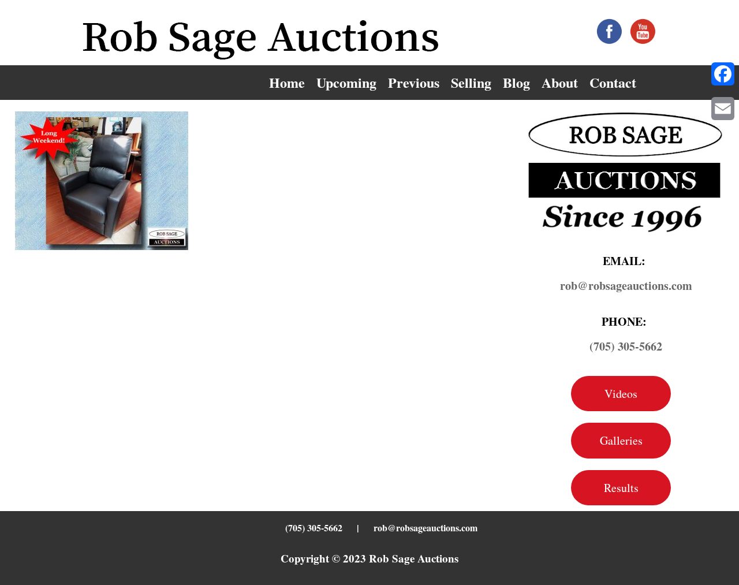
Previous (413, 82)
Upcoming (346, 82)
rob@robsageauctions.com (425, 527)
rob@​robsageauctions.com (626, 285)
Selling (471, 82)
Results (621, 487)
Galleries (621, 440)
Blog (516, 82)
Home (287, 82)
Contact (612, 82)
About (560, 82)
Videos (620, 393)
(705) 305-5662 (625, 346)
